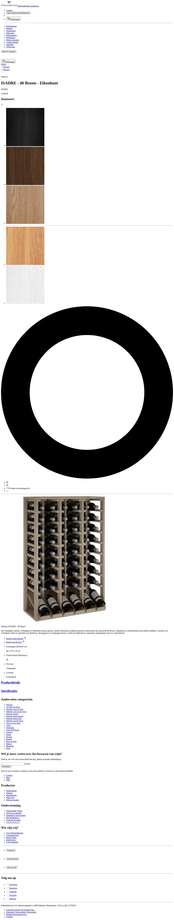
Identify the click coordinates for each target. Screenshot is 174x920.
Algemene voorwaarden (15, 815)
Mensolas (10, 746)
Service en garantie (13, 813)
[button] (64, 559)
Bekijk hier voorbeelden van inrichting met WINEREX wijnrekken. (28, 717)
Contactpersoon (12, 835)
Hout (8, 748)
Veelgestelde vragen (14, 811)
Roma (8, 735)
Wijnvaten (10, 33)
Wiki (8, 780)
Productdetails (10, 682)
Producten (11, 850)
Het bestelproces (12, 818)
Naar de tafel (11, 741)
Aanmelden (6, 766)
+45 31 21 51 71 (12, 822)
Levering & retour (13, 820)
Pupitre (9, 739)
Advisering (10, 47)
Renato (9, 737)
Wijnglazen (10, 38)
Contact (9, 10)
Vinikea (9, 732)
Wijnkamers (11, 31)
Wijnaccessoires (12, 40)
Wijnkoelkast (11, 26)
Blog (8, 778)
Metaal (9, 744)
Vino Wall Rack (12, 730)
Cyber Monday (12, 842)
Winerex (6, 70)
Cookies (9, 917)
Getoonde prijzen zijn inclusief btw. (20, 910)
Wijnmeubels (11, 35)
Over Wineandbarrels (14, 833)
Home (3, 64)
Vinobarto (10, 728)
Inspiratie (10, 45)
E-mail (27, 764)
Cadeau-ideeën (12, 42)
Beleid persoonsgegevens (16, 914)
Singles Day (11, 840)
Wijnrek (9, 28)
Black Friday (11, 838)
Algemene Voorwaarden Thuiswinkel (21, 912)
